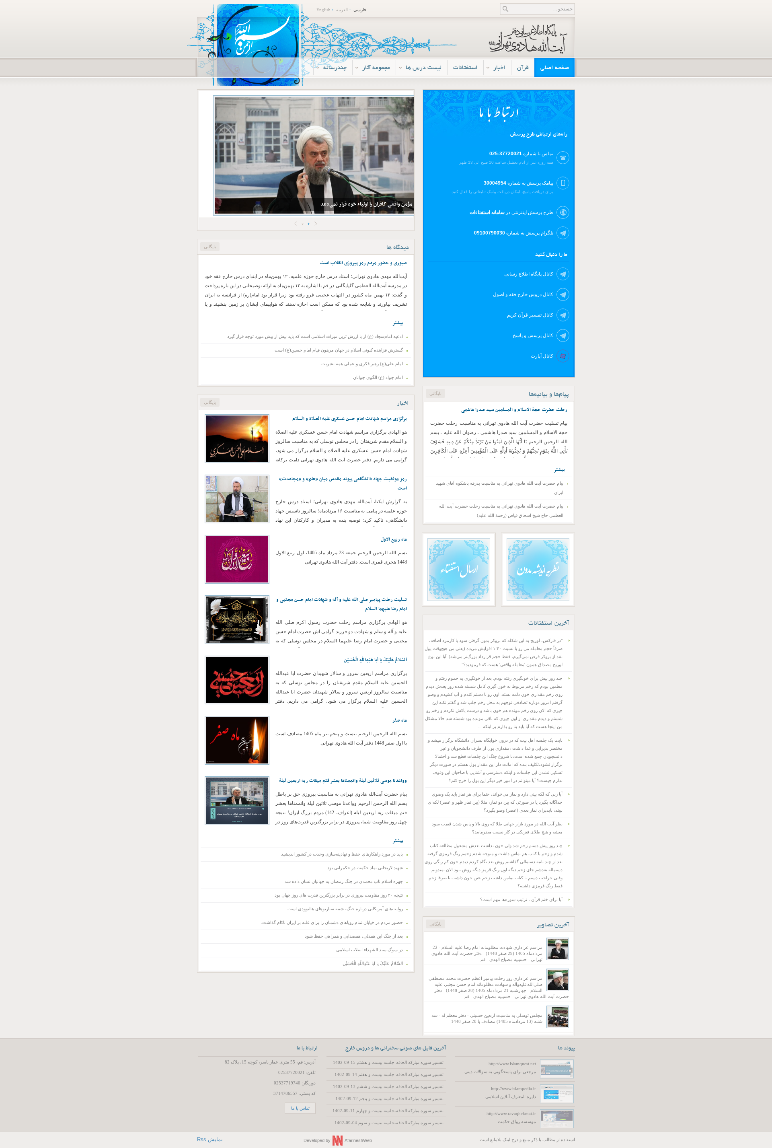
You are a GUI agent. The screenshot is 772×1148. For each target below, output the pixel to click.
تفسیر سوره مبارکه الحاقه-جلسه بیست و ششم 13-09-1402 (388, 1086)
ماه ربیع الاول (394, 539)
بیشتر (398, 323)
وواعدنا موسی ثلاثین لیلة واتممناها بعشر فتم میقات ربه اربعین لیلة (343, 781)
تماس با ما (300, 1108)
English (323, 9)
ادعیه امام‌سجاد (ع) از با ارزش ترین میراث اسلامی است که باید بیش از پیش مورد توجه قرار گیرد (315, 336)
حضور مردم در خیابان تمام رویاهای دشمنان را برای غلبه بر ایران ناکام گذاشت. (332, 922)
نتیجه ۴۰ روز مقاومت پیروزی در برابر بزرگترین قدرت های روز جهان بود (339, 895)
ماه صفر (399, 720)
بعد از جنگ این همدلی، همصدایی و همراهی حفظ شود (354, 936)
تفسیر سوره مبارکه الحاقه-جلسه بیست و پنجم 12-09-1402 (389, 1098)
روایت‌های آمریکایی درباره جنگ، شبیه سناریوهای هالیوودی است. (344, 908)
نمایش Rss (210, 1139)
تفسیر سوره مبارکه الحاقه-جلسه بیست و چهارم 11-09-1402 (388, 1110)
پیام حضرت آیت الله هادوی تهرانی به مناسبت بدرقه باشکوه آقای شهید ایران (499, 488)
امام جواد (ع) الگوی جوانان (378, 377)
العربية (342, 9)
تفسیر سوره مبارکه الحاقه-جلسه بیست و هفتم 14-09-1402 (389, 1074)
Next (316, 224)
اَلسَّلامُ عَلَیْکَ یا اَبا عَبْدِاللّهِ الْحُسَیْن (375, 660)
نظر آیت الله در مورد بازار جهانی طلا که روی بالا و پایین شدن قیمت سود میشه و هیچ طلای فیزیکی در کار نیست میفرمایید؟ (497, 827)
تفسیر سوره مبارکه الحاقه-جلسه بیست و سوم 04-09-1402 (389, 1122)
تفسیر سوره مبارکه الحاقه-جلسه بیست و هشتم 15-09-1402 (388, 1062)
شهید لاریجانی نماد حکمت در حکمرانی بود (365, 867)
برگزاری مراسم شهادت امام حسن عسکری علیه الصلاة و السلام (349, 419)
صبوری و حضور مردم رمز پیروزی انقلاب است (363, 263)
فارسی (359, 9)
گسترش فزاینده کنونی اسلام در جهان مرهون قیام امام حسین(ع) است (339, 350)
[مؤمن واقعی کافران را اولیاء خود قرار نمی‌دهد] (315, 155)
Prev (296, 224)
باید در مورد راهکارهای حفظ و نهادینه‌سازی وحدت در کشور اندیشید (342, 854)
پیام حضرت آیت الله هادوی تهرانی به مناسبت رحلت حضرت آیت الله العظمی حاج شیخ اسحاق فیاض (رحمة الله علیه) (501, 511)
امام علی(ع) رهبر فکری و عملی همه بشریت (362, 363)
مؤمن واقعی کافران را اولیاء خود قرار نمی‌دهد (366, 204)
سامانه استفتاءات (487, 212)
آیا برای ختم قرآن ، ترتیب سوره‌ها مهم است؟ (521, 899)
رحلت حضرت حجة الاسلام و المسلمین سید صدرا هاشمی (514, 410)
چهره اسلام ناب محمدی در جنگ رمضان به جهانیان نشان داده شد (344, 881)
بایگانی (435, 924)
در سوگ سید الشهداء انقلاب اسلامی (369, 949)
